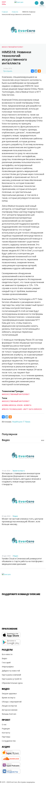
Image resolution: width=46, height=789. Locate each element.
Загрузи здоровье (9, 693)
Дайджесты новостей (11, 671)
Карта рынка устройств (11, 679)
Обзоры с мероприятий (11, 701)
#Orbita (27, 405)
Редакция (6, 728)
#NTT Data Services (32, 409)
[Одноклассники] (39, 71)
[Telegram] (35, 71)
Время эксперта (19, 471)
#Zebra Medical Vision (12, 405)
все (42, 440)
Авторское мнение (9, 710)
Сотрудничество (9, 741)
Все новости (7, 654)
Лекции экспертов (9, 706)
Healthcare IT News (21, 421)
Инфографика (7, 666)
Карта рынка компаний (11, 675)
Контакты (6, 732)
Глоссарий (6, 662)
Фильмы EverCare (9, 714)
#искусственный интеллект (16, 401)
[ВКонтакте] (32, 71)
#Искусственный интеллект (12, 47)
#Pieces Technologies (12, 409)
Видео (15, 516)
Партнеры (6, 737)
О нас (4, 724)
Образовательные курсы (12, 683)
